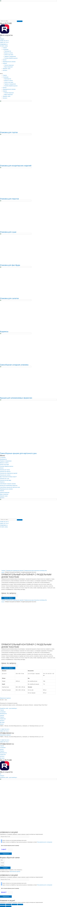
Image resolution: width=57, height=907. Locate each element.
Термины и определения (10, 56)
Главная (5, 47)
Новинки (5, 63)
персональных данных (15, 871)
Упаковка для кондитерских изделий (15, 166)
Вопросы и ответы (8, 52)
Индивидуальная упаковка (9, 61)
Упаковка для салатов (9, 298)
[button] (4, 40)
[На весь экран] (14, 904)
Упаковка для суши (8, 232)
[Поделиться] (8, 904)
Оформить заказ (6, 68)
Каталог (5, 59)
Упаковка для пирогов (9, 199)
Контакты (5, 70)
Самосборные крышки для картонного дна (18, 453)
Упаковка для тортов (9, 132)
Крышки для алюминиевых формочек (16, 398)
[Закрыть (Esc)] (3, 904)
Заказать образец (8, 598)
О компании (5, 49)
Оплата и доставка (8, 54)
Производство (7, 51)
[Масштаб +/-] (20, 904)
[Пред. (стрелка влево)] (3, 906)
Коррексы (4, 331)
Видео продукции (8, 66)
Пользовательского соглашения (44, 842)
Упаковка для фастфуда (10, 265)
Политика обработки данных (11, 58)
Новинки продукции (9, 65)
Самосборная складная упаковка (14, 365)
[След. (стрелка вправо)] (8, 906)
